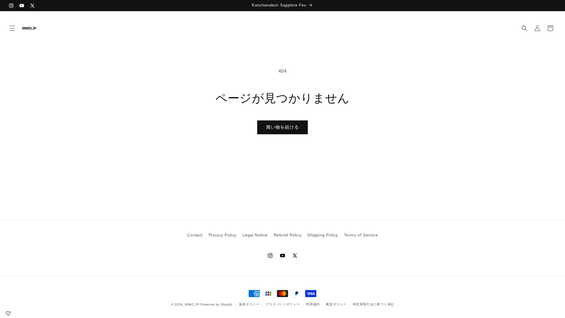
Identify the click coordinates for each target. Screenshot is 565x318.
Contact (195, 235)
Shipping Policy (322, 235)
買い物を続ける (282, 127)
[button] (12, 28)
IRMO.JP (192, 304)
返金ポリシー (249, 304)
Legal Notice (255, 235)
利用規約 (313, 304)
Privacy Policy (223, 235)
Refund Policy (288, 235)
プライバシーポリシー (282, 304)
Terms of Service (361, 235)
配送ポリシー (336, 304)
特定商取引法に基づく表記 (373, 304)
